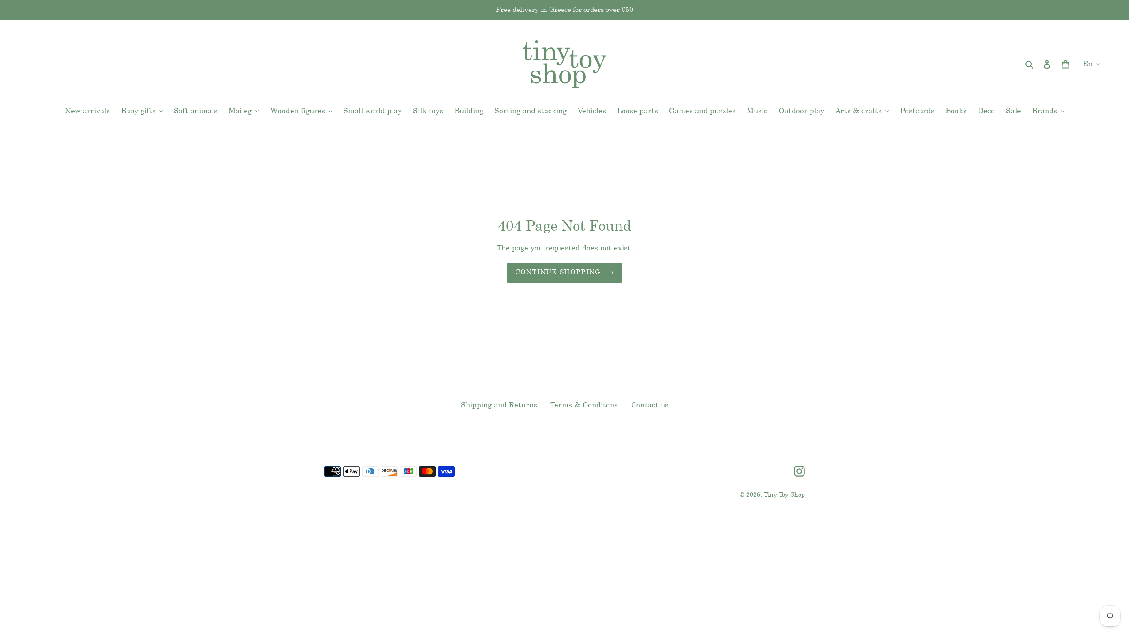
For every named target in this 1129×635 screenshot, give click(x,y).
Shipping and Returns (499, 405)
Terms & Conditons (584, 405)
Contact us (650, 405)
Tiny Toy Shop (784, 495)
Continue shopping (558, 272)
